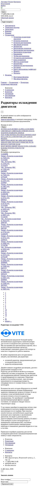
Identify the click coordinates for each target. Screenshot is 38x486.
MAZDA (4, 138)
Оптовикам (9, 93)
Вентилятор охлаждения (22, 52)
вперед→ (8, 321)
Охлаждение (9, 35)
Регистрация (5, 4)
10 (6, 310)
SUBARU (32, 146)
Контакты (8, 97)
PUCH (31, 142)
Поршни (8, 33)
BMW (32, 129)
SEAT (3, 146)
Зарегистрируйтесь (8, 119)
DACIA (31, 131)
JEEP (34, 135)
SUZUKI (4, 148)
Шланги (16, 71)
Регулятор (17, 67)
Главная (4, 82)
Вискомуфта (18, 63)
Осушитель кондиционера (23, 58)
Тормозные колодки (12, 27)
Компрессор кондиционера (23, 65)
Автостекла (9, 29)
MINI (21, 140)
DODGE (21, 133)
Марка (4, 127)
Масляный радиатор (21, 44)
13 (6, 315)
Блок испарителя (20, 60)
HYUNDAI (21, 135)
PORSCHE (24, 142)
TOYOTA (11, 148)
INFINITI (28, 135)
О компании (9, 90)
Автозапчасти (10, 25)
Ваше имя (4, 482)
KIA (2, 137)
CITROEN (25, 131)
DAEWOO (5, 133)
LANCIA (7, 137)
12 (6, 314)
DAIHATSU (13, 133)
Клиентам (8, 92)
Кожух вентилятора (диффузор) (25, 69)
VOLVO (18, 148)
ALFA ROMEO (12, 129)
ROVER (12, 144)
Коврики (8, 31)
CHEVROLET (6, 131)
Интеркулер (18, 46)
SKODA (8, 146)
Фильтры (8, 75)
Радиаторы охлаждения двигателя (14, 83)
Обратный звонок (7, 18)
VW (22, 148)
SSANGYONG (23, 146)
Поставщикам (10, 95)
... (5, 317)
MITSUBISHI (28, 140)
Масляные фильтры (21, 79)
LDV (25, 137)
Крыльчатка (18, 54)
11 (6, 312)
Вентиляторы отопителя (22, 48)
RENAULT (5, 144)
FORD (7, 135)
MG (17, 140)
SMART (15, 146)
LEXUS (29, 137)
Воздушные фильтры (21, 77)
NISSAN (4, 142)
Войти (3, 5)
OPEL (9, 142)
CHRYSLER (16, 131)
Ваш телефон (5, 479)
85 (6, 319)
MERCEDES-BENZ (8, 140)
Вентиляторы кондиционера (24, 50)
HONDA (13, 135)
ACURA (4, 129)
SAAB (18, 144)
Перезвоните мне (7, 484)
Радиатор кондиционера (22, 43)
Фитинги (17, 73)
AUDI (27, 129)
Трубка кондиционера (21, 56)
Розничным (9, 441)
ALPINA (21, 129)
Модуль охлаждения (21, 62)
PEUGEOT (16, 142)
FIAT (3, 135)
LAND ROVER (17, 137)
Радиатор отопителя (21, 41)
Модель (4, 150)
